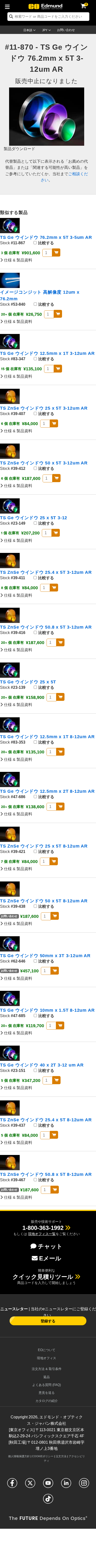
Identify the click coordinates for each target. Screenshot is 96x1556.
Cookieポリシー (42, 1456)
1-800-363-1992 (43, 1228)
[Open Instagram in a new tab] (84, 1485)
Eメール (50, 1258)
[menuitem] (8, 6)
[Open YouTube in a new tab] (48, 1485)
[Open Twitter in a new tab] (30, 1485)
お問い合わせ (66, 30)
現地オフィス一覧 (42, 1234)
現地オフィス (46, 1358)
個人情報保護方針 (19, 1456)
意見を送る (47, 1393)
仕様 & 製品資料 (17, 260)
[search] (48, 16)
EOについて (46, 1350)
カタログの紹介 (46, 1401)
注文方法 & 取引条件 (47, 1369)
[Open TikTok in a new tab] (48, 1501)
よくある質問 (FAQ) (46, 1385)
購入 (56, 252)
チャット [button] (50, 1246)
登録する (48, 1320)
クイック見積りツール (43, 1276)
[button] (43, 1228)
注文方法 (61, 1456)
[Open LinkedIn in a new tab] (66, 1485)
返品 (46, 1377)
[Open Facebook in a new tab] (12, 1485)
